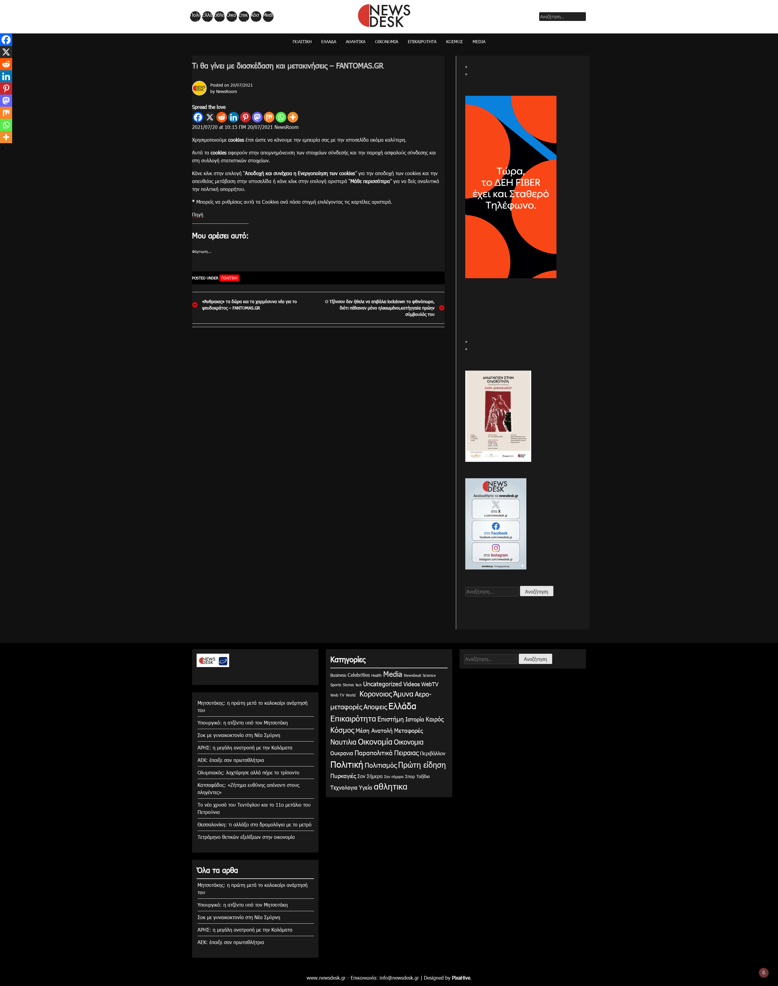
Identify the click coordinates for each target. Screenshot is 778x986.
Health (376, 675)
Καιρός (435, 719)
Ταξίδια (423, 776)
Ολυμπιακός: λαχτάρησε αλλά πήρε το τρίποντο (248, 772)
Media (268, 17)
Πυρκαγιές (343, 775)
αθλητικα (219, 17)
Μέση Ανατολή (374, 730)
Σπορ (410, 776)
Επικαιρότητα (243, 17)
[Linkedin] (233, 117)
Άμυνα (403, 693)
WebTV (430, 683)
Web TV (337, 695)
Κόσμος (255, 17)
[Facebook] (198, 117)
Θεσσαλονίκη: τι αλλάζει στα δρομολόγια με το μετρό (255, 824)
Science (429, 675)
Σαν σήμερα (394, 776)
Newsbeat (412, 675)
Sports (335, 684)
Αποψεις (375, 706)
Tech (358, 685)
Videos (411, 683)
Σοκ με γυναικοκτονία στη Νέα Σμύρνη (239, 735)
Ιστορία (414, 719)
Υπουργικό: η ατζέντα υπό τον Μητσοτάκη (243, 722)
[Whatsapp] (281, 117)
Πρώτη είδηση (422, 765)
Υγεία (365, 787)
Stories (348, 684)
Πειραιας (406, 752)
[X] (210, 117)
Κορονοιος (374, 693)
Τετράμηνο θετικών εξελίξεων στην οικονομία (246, 837)
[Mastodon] (257, 117)
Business (338, 675)
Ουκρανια (341, 752)
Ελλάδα (207, 17)
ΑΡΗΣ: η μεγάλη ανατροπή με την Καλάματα (245, 747)
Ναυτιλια (343, 741)
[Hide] (2, 149)
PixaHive (461, 977)
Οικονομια (409, 741)
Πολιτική (195, 17)
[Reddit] (221, 117)
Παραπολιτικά (374, 752)
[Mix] (269, 117)
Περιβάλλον (432, 753)
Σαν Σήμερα (370, 776)
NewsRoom (226, 91)
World (351, 695)
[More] (292, 117)
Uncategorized (382, 683)
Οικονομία (231, 17)
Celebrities (359, 675)
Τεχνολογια (343, 787)
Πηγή (197, 214)
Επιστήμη (390, 718)
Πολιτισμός (381, 765)
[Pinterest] (245, 117)
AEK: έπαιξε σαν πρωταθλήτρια (231, 760)
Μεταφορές (408, 730)
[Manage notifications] (764, 972)
